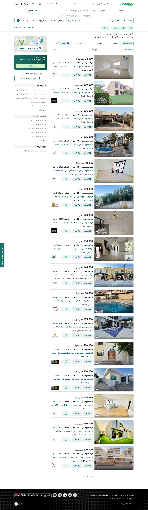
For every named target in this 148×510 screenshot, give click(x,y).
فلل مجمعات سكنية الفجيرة (37, 133)
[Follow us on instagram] (60, 495)
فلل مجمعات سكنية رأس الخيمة (36, 129)
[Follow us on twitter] (70, 495)
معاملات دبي (73, 3)
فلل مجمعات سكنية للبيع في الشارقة (34, 151)
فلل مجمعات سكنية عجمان (38, 121)
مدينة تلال (98, 50)
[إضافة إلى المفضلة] (97, 76)
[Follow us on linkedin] (65, 495)
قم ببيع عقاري (97, 3)
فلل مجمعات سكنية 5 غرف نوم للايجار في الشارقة (31, 98)
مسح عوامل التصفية (29, 27)
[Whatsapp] (66, 75)
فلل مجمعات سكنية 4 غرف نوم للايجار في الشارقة (31, 94)
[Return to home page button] (127, 4)
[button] (128, 20)
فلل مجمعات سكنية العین (38, 137)
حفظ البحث (17, 27)
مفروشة (115, 43)
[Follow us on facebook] (75, 495)
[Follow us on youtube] (55, 495)
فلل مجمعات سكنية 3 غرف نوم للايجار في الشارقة (31, 90)
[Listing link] (91, 67)
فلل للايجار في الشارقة (39, 106)
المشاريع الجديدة (61, 3)
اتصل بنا (114, 495)
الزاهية (130, 50)
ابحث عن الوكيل (108, 3)
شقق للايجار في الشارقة (38, 102)
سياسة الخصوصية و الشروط (100, 495)
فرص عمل (123, 495)
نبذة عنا (131, 495)
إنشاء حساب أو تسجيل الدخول (25, 3)
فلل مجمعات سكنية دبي (38, 125)
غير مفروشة (103, 43)
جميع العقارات (127, 43)
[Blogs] (49, 4)
